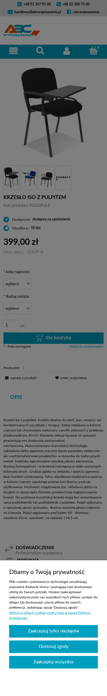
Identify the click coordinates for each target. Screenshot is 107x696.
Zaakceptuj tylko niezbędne (53, 631)
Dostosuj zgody (53, 646)
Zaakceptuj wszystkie (53, 662)
